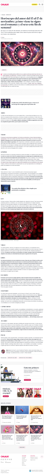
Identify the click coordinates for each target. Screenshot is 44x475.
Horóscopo (8, 14)
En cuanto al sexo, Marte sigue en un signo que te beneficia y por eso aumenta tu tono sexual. (22, 162)
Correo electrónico (27, 375)
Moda (23, 462)
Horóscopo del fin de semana (25, 357)
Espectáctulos (24, 459)
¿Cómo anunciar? (4, 471)
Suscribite (34, 4)
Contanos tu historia (34, 458)
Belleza (23, 463)
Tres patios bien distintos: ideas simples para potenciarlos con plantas (24, 189)
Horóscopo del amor (12, 357)
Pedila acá (6, 396)
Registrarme (27, 379)
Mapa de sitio (32, 459)
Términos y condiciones (5, 470)
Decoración (24, 465)
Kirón (3, 37)
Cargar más (22, 447)
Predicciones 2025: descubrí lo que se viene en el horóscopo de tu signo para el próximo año (25, 103)
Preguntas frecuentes (5, 472)
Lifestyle (23, 458)
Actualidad (24, 457)
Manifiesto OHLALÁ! (34, 457)
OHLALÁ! (3, 14)
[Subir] (42, 456)
